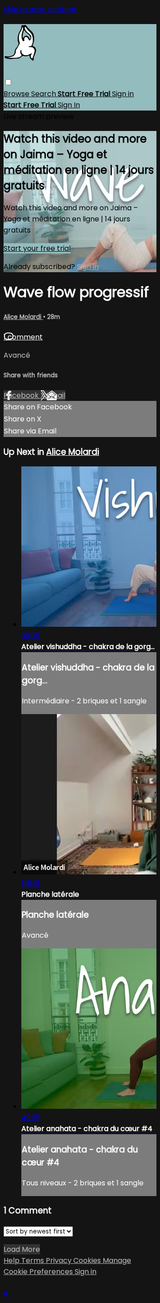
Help (12, 1260)
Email (56, 395)
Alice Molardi (23, 317)
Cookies (88, 1260)
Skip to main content (40, 9)
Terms (33, 1260)
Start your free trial (37, 248)
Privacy (59, 1260)
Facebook (22, 395)
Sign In (69, 105)
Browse (17, 94)
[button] (8, 82)
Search (44, 94)
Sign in (123, 94)
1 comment (23, 337)
